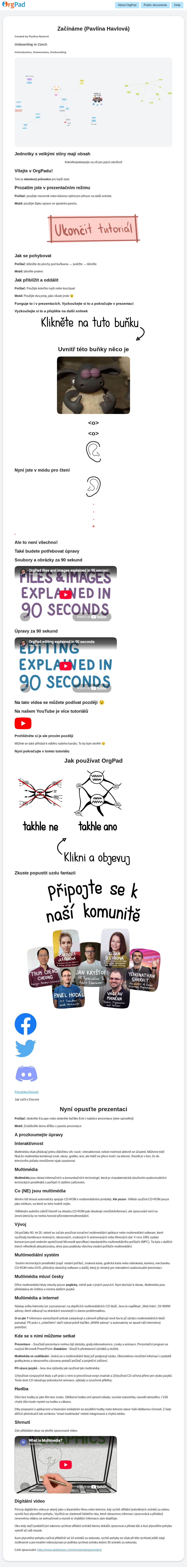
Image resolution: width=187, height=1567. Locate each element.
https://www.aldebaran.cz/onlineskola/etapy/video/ (69, 1549)
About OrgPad (127, 5)
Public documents (155, 5)
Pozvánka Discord (26, 1092)
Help (177, 5)
